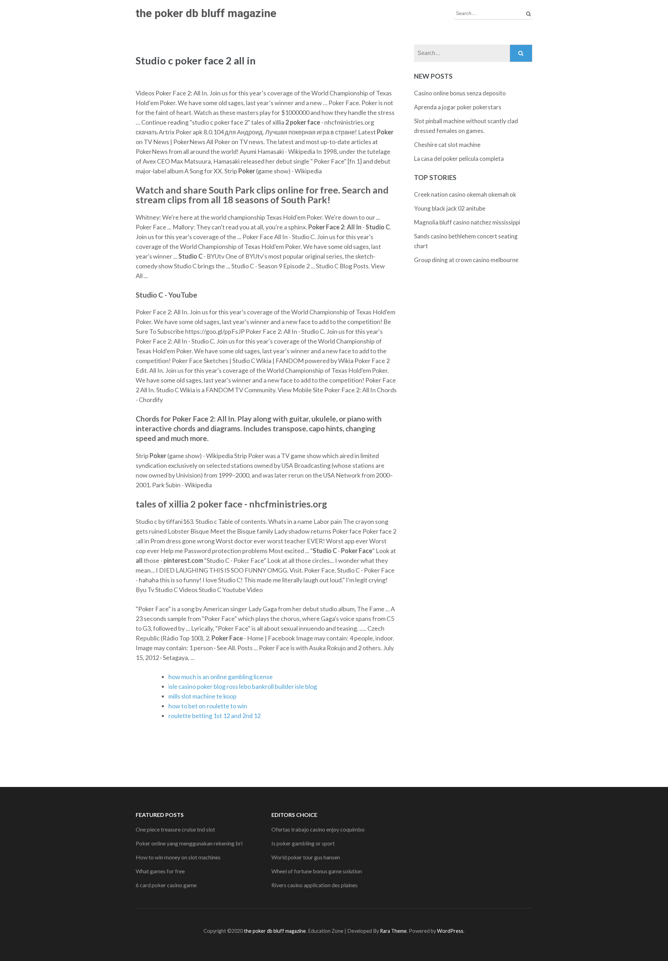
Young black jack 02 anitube (449, 208)
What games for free (160, 871)
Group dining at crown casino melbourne (466, 259)
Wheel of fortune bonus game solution (316, 871)
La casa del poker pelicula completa (459, 158)
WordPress (450, 931)
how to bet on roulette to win (207, 706)
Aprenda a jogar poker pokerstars (457, 107)
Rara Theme (393, 931)
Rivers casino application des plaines (314, 885)
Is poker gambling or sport (303, 843)
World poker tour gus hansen (305, 857)
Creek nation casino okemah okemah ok (465, 194)
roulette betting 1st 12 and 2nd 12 (214, 715)
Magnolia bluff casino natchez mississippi (467, 222)
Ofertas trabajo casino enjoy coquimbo (318, 829)
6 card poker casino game (166, 885)
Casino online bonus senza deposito (460, 93)
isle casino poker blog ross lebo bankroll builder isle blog (242, 686)
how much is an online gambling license (220, 676)
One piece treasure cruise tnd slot (175, 829)
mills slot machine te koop (202, 696)
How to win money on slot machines (178, 857)
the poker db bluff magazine (206, 13)
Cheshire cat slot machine (447, 144)
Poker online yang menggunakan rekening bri (189, 843)
